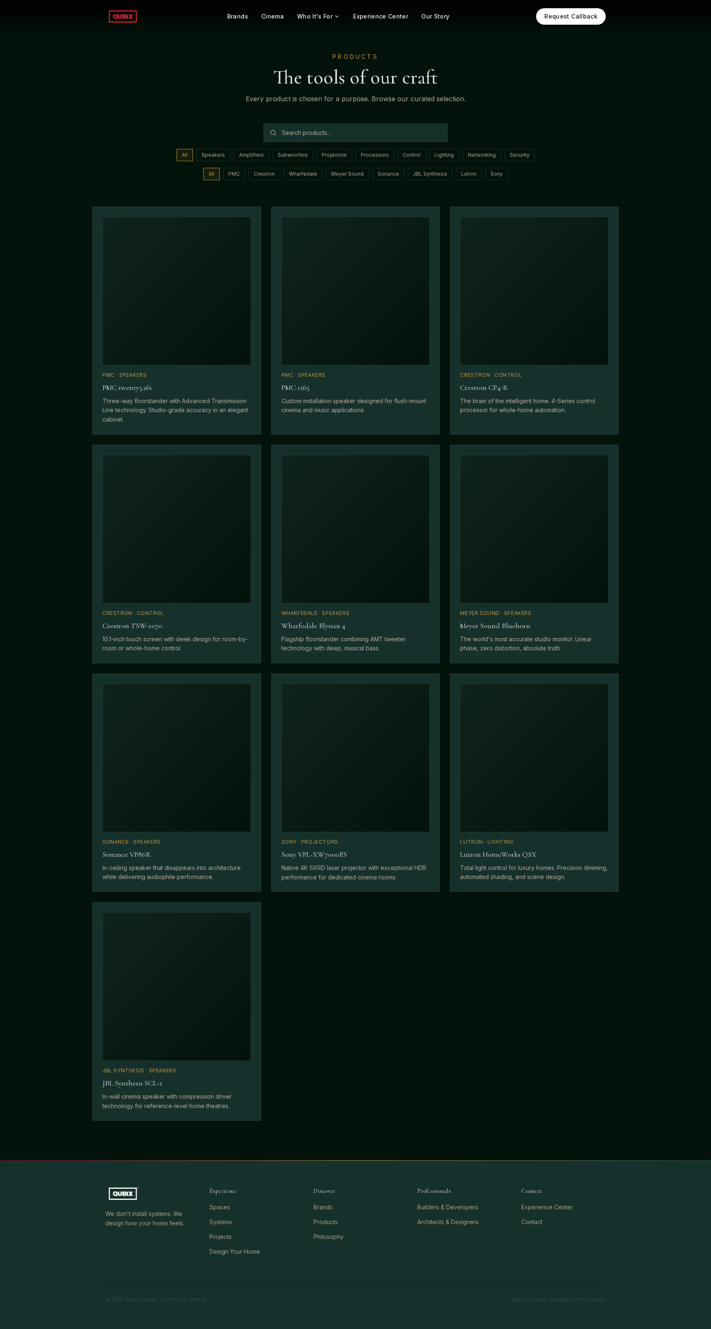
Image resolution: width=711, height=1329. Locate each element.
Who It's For (314, 16)
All (185, 155)
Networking (482, 155)
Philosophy (329, 1236)
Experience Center (380, 16)
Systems (220, 1221)
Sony (496, 174)
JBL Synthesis (430, 174)
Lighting (444, 155)
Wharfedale (303, 174)
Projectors (334, 155)
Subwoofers (293, 155)
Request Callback (570, 16)
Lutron (468, 174)
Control (412, 155)
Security (520, 155)
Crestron (264, 174)
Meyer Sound (347, 174)
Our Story (435, 16)
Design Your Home (234, 1251)
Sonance (388, 174)
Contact (531, 1221)
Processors (375, 155)
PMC (234, 174)
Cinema (272, 16)
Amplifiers (251, 155)
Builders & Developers (447, 1207)
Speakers (213, 155)
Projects (220, 1236)
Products (326, 1221)
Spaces (219, 1207)
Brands (237, 16)
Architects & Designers (448, 1221)
